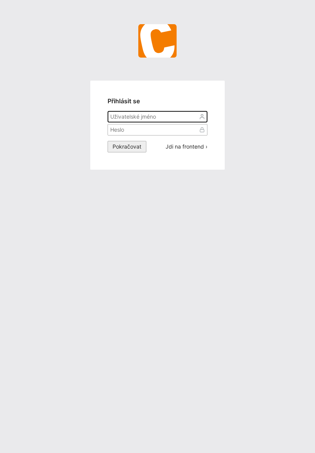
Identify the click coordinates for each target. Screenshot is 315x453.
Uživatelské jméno (202, 117)
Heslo (202, 129)
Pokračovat (127, 146)
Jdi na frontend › (186, 146)
